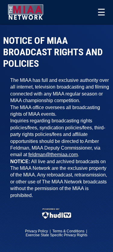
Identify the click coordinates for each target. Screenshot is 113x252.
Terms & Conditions (68, 231)
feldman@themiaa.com (53, 154)
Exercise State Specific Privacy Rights (56, 235)
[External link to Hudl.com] (57, 218)
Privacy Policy (36, 231)
